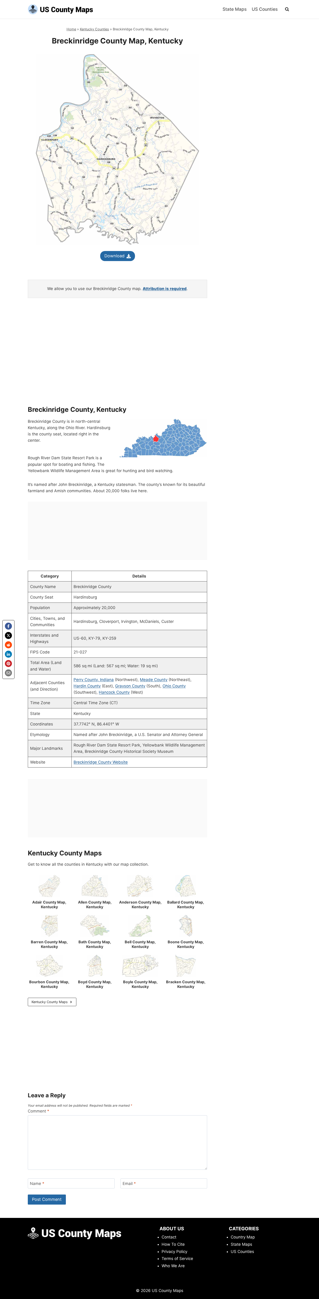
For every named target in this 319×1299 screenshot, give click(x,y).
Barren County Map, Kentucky (49, 944)
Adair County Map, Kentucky (49, 904)
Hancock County (114, 692)
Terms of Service (177, 1258)
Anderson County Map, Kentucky (140, 904)
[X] (8, 635)
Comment (38, 1111)
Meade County (153, 679)
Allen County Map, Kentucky (95, 904)
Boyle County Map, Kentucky (140, 984)
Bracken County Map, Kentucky (186, 984)
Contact (169, 1237)
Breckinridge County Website (101, 762)
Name (37, 1183)
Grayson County (130, 686)
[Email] (8, 672)
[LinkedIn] (8, 654)
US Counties (265, 9)
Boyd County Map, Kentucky (95, 984)
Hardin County (87, 686)
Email (129, 1183)
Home (71, 29)
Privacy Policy (174, 1251)
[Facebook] (8, 626)
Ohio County (174, 686)
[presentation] (49, 886)
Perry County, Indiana (94, 679)
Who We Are (173, 1265)
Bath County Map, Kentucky (94, 944)
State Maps (235, 9)
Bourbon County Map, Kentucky (49, 984)
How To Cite (173, 1244)
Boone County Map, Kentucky (186, 944)
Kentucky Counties (94, 29)
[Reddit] (8, 644)
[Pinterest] (8, 663)
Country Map (243, 1237)
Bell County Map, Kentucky (140, 944)
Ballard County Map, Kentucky (185, 904)
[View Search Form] (287, 9)
